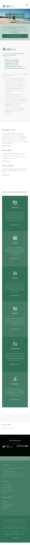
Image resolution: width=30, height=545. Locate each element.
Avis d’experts (19, 458)
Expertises (26, 457)
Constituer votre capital (7, 486)
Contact (26, 458)
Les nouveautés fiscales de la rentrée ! (10, 473)
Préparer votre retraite (7, 489)
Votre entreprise (5, 492)
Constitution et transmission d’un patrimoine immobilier (14, 474)
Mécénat (12, 458)
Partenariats (5, 458)
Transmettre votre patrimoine (8, 490)
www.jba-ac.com (20, 534)
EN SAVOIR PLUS (6, 145)
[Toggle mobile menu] (27, 5)
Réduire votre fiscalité (6, 484)
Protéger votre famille (6, 487)
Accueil (2, 457)
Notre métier (19, 457)
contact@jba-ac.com (11, 534)
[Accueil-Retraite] (15, 16)
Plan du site (22, 519)
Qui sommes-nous (10, 457)
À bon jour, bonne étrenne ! (7, 469)
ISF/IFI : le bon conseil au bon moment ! (10, 471)
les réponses (12, 28)
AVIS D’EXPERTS (15, 32)
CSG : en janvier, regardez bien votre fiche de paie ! (12, 468)
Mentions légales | (16, 519)
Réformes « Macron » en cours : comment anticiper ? (13, 476)
